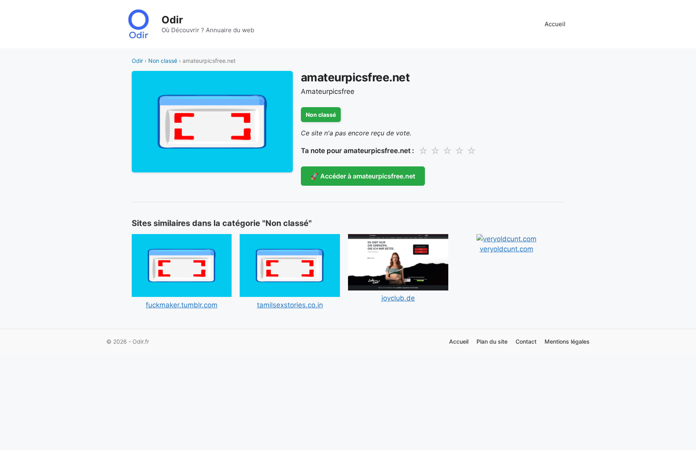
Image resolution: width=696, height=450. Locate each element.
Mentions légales (567, 341)
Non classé (162, 60)
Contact (526, 341)
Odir (172, 20)
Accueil (555, 24)
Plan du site (492, 341)
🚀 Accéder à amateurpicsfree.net (363, 176)
